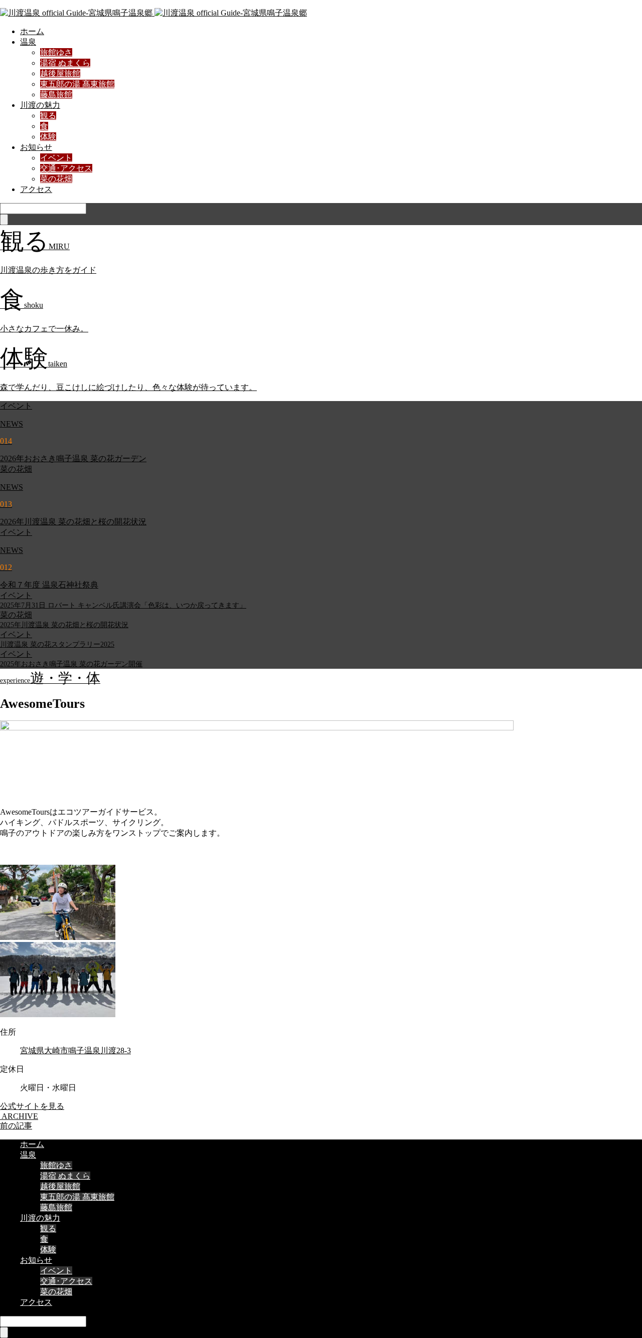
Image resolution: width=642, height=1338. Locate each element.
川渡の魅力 (40, 105)
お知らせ (36, 147)
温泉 (28, 42)
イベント (56, 157)
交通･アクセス (66, 168)
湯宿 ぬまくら (65, 63)
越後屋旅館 (60, 73)
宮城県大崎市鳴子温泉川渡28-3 (75, 1050)
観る (48, 115)
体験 (48, 136)
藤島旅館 (56, 94)
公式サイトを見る (32, 1106)
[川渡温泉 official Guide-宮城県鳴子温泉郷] (153, 13)
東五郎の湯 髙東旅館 (77, 84)
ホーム (32, 31)
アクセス (36, 189)
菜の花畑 (56, 178)
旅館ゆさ (56, 52)
